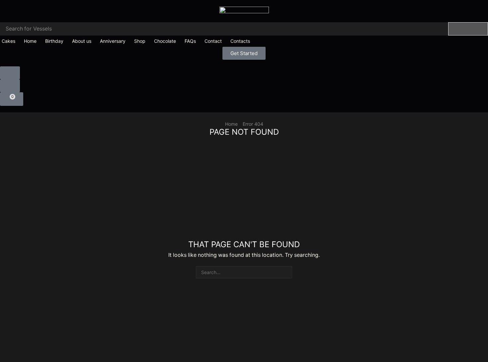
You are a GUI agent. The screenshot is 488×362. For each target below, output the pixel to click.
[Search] (468, 29)
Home (231, 124)
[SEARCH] (286, 272)
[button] (244, 53)
